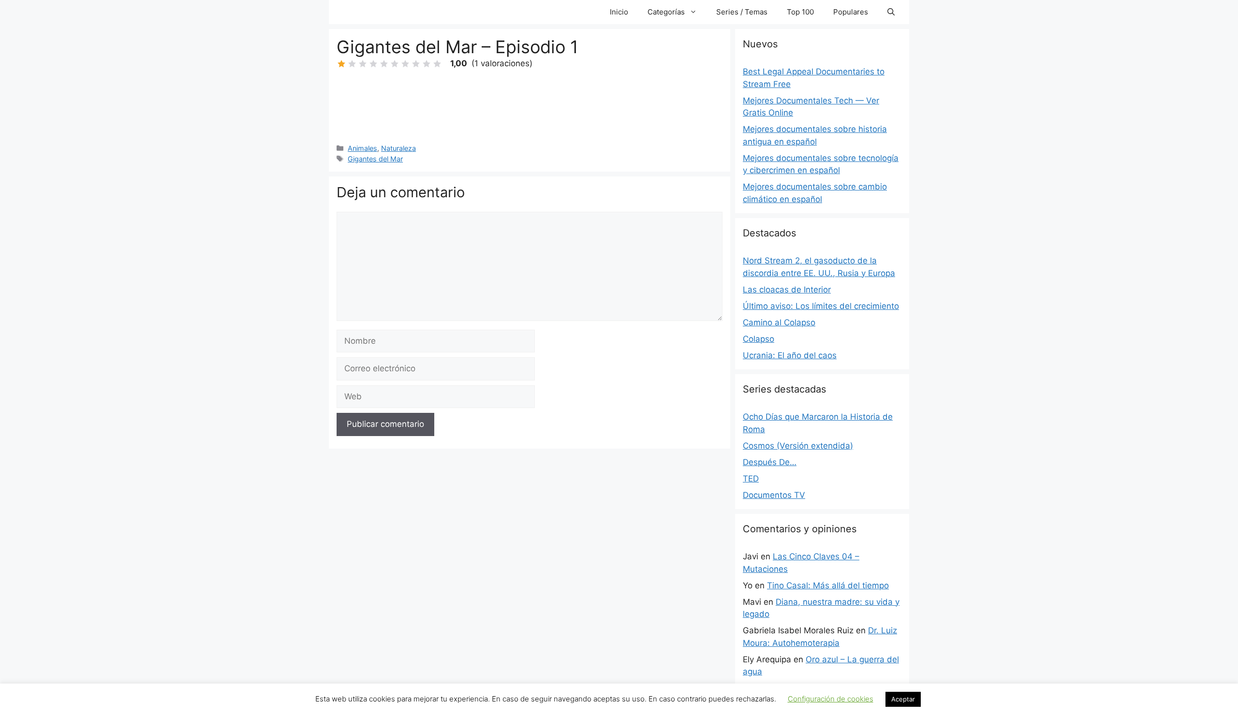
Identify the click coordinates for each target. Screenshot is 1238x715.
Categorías (666, 11)
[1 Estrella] (341, 64)
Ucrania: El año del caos (790, 355)
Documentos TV (774, 495)
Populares (850, 11)
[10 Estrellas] (437, 64)
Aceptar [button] (903, 699)
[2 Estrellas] (352, 64)
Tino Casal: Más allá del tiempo (828, 585)
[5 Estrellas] (384, 64)
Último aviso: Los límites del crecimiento (821, 306)
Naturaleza (398, 148)
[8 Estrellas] (416, 64)
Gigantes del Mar (375, 159)
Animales (362, 148)
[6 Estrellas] (394, 64)
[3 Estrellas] (363, 64)
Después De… (769, 462)
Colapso (758, 339)
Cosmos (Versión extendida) (798, 446)
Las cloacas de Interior (787, 289)
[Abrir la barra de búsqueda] (891, 12)
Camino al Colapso (779, 322)
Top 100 (800, 11)
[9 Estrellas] (426, 64)
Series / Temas (741, 11)
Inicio (619, 11)
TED (751, 478)
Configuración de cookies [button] (830, 698)
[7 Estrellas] (405, 64)
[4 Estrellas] (373, 64)
